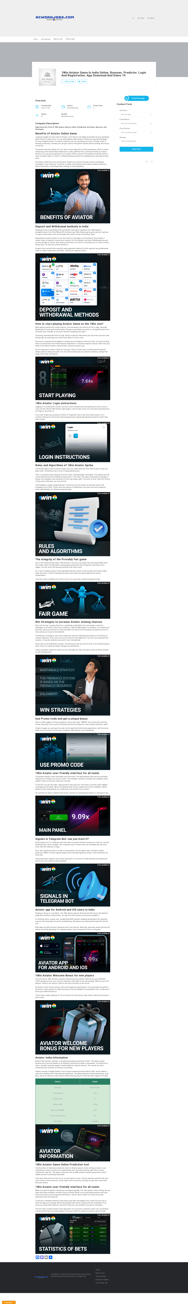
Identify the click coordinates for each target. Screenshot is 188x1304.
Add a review (69, 81)
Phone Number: (125, 128)
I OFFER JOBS (70, 39)
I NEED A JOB (57, 39)
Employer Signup (102, 1279)
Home (36, 39)
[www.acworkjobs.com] (55, 18)
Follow (83, 81)
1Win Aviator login (58, 409)
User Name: (124, 110)
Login (142, 18)
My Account (100, 1273)
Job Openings (45, 39)
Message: (123, 137)
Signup (151, 18)
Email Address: (125, 119)
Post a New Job (101, 1283)
